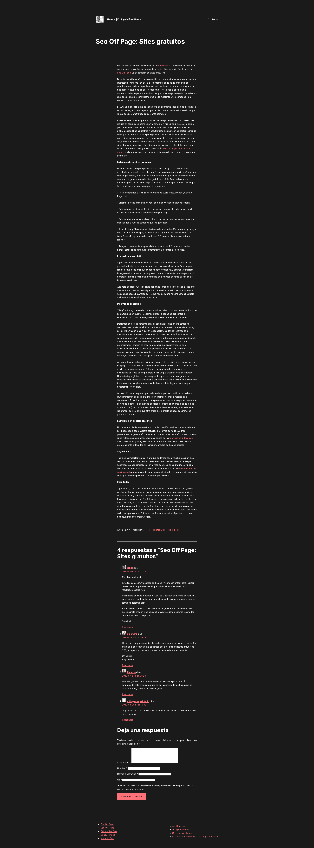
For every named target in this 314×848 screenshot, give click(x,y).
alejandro (132, 634)
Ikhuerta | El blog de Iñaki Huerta (124, 19)
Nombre (122, 768)
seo (148, 530)
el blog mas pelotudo (138, 701)
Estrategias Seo (109, 831)
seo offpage (173, 530)
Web (119, 779)
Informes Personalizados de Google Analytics (195, 836)
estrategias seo (160, 530)
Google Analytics (181, 829)
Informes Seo (107, 838)
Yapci (130, 568)
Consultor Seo (108, 835)
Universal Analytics (182, 833)
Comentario (124, 762)
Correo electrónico (127, 774)
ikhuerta (131, 672)
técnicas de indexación (181, 438)
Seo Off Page (124, 72)
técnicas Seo (165, 65)
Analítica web (179, 826)
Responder (127, 627)
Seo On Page (107, 824)
